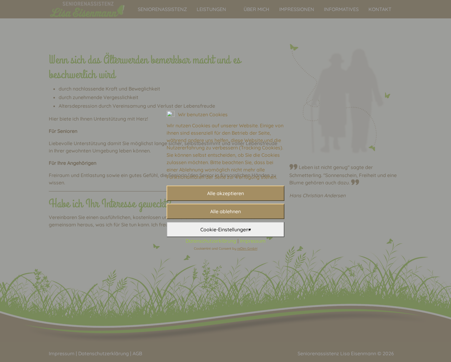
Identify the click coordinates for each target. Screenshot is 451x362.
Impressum (253, 241)
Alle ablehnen (225, 211)
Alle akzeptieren (225, 193)
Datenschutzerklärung (211, 241)
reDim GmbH (247, 248)
